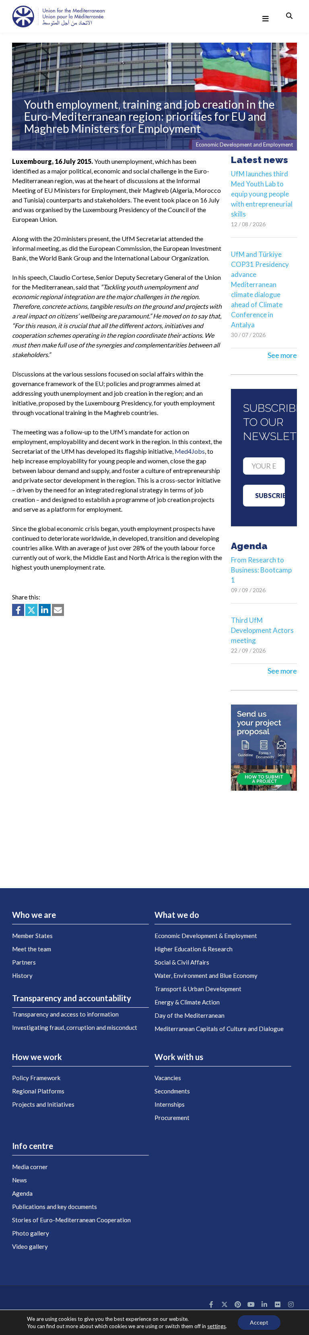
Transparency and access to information (65, 1014)
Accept (259, 1322)
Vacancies (167, 1077)
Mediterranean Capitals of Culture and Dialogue (219, 1028)
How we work (37, 1057)
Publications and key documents (54, 1206)
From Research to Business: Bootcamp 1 (261, 570)
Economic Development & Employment (205, 935)
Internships (169, 1104)
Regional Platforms (38, 1091)
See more (282, 355)
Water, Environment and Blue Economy (206, 975)
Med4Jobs (190, 451)
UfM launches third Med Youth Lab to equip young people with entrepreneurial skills (262, 193)
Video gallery (30, 1246)
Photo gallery (30, 1233)
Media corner (30, 1166)
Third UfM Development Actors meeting (262, 630)
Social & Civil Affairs (181, 962)
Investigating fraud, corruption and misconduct (74, 1027)
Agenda (22, 1193)
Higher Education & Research (193, 949)
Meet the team (31, 949)
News (19, 1180)
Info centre (32, 1146)
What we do (176, 915)
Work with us (178, 1057)
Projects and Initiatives (43, 1104)
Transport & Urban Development (197, 988)
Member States (32, 935)
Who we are (34, 915)
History (22, 975)
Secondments (172, 1091)
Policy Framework (36, 1077)
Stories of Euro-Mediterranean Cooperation (71, 1219)
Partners (24, 962)
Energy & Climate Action (187, 1002)
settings (216, 1326)
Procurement (172, 1117)
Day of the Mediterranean (189, 1015)
